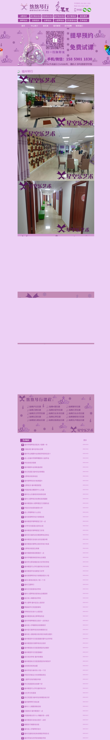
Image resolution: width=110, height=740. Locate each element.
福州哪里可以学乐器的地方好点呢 (36, 623)
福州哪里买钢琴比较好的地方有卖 (36, 600)
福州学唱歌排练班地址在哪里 (35, 614)
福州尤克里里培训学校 (32, 645)
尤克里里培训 (71, 20)
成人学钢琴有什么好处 (32, 569)
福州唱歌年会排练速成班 (33, 523)
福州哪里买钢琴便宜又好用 (34, 587)
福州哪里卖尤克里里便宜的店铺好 (36, 704)
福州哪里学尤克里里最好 (33, 708)
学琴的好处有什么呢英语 (33, 668)
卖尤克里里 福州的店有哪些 (34, 528)
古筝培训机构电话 (31, 532)
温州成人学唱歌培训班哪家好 (35, 681)
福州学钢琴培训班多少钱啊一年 (35, 501)
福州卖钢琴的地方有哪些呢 (34, 573)
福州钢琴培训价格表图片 (33, 537)
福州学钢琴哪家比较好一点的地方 (36, 677)
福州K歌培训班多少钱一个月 (34, 636)
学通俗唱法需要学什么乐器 (34, 546)
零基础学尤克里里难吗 (32, 663)
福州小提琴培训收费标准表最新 (35, 555)
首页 (23, 26)
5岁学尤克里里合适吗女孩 (33, 582)
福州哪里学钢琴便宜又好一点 (35, 578)
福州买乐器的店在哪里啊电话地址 (36, 591)
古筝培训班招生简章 (31, 605)
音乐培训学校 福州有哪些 (33, 713)
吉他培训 (35, 20)
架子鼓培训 (71, 16)
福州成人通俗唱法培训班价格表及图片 (38, 690)
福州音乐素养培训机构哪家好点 (35, 686)
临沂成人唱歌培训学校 (32, 654)
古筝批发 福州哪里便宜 (32, 541)
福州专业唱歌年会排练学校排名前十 (37, 510)
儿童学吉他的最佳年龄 (32, 736)
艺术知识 (26, 496)
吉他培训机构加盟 (31, 722)
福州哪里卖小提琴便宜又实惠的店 (36, 560)
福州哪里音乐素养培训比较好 (35, 699)
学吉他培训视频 (30, 519)
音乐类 (45, 26)
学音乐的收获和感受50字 (33, 564)
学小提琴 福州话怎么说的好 (34, 659)
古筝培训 (47, 20)
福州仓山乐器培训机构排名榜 (35, 550)
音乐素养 (83, 16)
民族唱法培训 (47, 16)
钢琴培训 (23, 20)
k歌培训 (24, 16)
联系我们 (79, 26)
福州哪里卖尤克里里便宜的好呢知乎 (37, 717)
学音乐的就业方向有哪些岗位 (35, 731)
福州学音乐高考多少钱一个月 (35, 727)
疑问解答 (56, 26)
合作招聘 (68, 26)
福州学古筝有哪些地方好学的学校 (36, 618)
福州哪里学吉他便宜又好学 (34, 627)
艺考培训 (83, 20)
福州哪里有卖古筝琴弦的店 (34, 672)
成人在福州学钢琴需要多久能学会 (36, 514)
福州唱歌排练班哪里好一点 (34, 609)
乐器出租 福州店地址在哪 (33, 505)
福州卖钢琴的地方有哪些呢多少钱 (36, 632)
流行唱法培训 (35, 16)
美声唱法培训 (59, 16)
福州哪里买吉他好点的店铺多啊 (35, 596)
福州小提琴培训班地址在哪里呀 (35, 650)
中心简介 (34, 26)
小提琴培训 (59, 20)
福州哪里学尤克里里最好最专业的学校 (38, 695)
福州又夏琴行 (29, 641)
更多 (85, 496)
